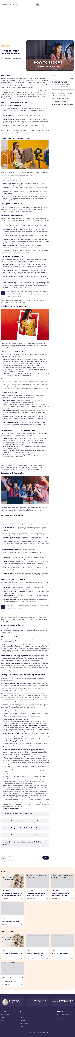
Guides (20, 34)
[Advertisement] (37, 20)
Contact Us (32, 34)
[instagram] (72, 4)
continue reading (12, 860)
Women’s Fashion (11, 34)
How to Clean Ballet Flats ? (59, 101)
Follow (46, 858)
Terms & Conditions (24, 1023)
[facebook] (68, 4)
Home (3, 34)
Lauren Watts (12, 858)
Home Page (22, 1014)
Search (54, 75)
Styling (26, 34)
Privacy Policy (22, 1020)
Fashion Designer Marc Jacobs (60, 98)
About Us (21, 1017)
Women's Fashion (5, 45)
